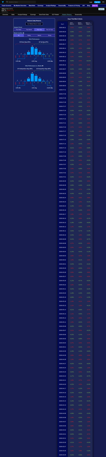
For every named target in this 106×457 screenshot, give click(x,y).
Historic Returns (67, 14)
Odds (12, 14)
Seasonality (62, 5)
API (83, 5)
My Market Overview (20, 5)
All (18, 35)
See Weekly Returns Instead (34, 23)
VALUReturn (71, 23)
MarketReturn (79, 23)
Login (90, 2)
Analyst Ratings (51, 5)
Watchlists (32, 5)
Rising (49, 35)
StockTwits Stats (44, 14)
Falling (29, 35)
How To (95, 5)
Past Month (29, 29)
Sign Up (97, 2)
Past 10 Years (49, 29)
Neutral (39, 35)
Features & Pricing (74, 5)
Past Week (18, 29)
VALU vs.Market (88, 23)
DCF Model (55, 14)
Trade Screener (6, 5)
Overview (5, 14)
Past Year (39, 29)
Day (62, 24)
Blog (88, 5)
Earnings (40, 5)
